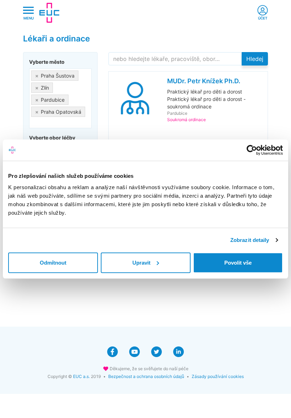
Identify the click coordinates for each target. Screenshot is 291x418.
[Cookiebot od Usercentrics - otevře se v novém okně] (252, 150)
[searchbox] (33, 122)
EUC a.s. (81, 376)
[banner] (49, 13)
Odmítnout (53, 262)
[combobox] (60, 98)
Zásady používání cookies (218, 376)
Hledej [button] (254, 58)
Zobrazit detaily (249, 240)
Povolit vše (238, 262)
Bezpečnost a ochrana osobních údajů (146, 376)
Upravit (141, 262)
